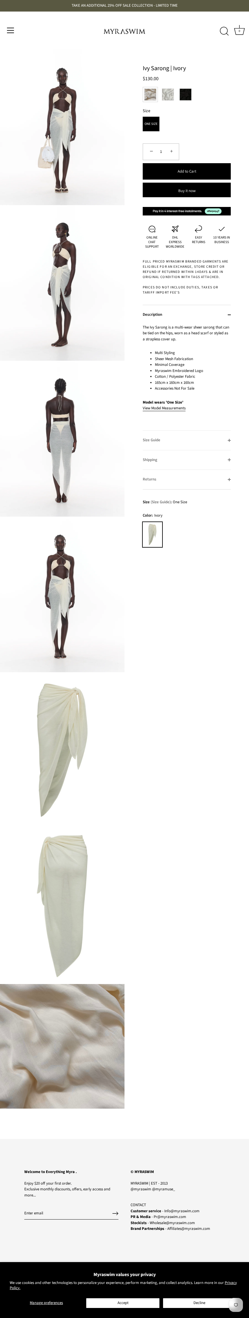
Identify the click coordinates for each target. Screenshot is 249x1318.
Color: (152, 515)
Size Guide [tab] (151, 440)
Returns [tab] (149, 479)
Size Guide (160, 502)
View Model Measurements (164, 408)
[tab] (187, 378)
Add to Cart (187, 171)
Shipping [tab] (150, 460)
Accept (123, 1303)
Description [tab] (152, 314)
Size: (157, 502)
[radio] (150, 94)
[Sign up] (115, 1213)
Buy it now (187, 191)
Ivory (152, 534)
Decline (199, 1303)
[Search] (224, 31)
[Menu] (10, 30)
